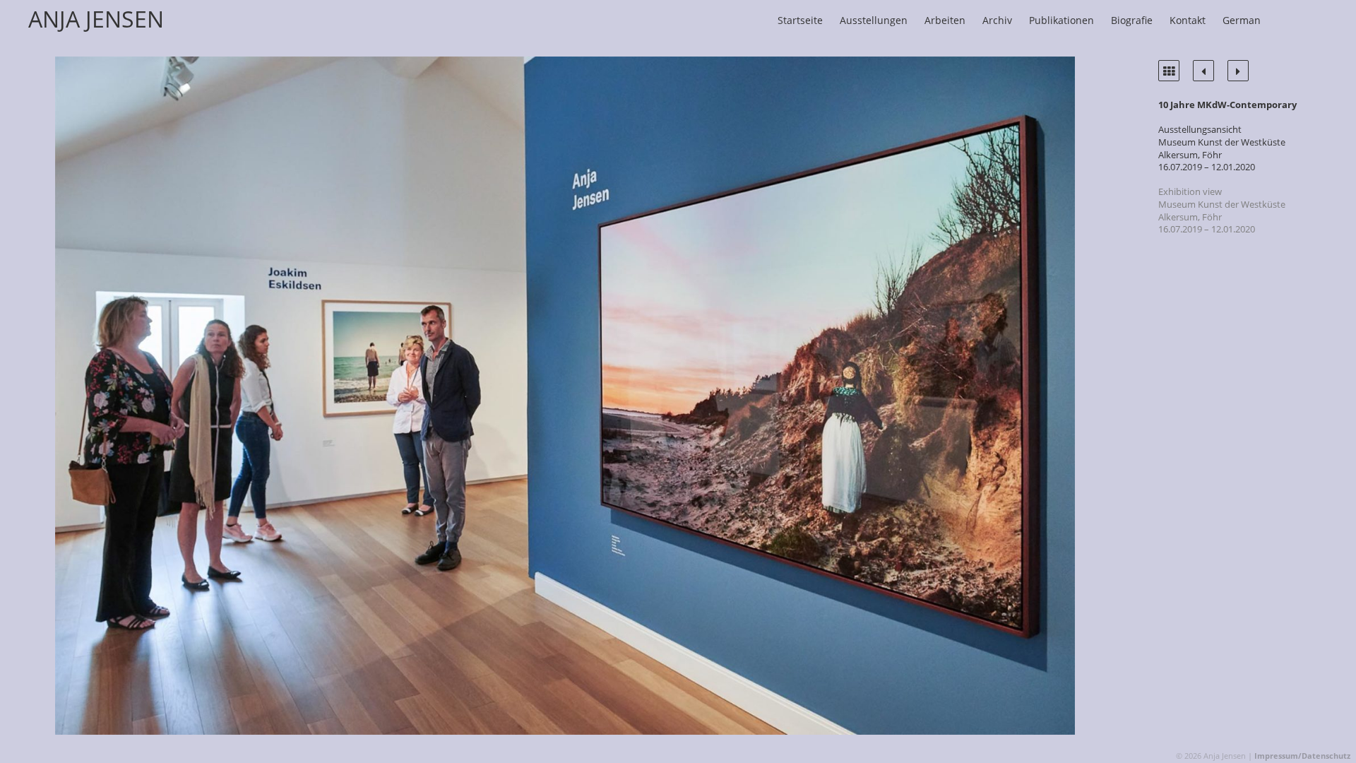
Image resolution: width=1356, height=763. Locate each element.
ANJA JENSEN (96, 19)
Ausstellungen (874, 20)
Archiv (997, 20)
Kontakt (1188, 20)
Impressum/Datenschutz (1302, 755)
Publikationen (1061, 20)
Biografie (1132, 20)
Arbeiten (944, 20)
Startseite (800, 20)
